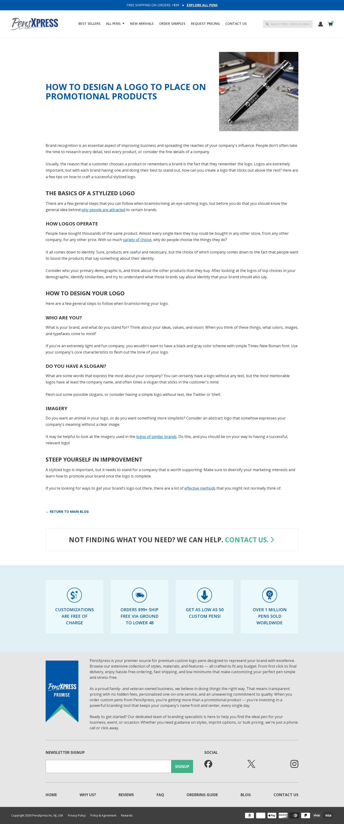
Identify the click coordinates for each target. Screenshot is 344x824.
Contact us (236, 23)
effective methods (200, 488)
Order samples (172, 23)
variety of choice (137, 239)
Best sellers (89, 23)
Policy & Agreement (103, 815)
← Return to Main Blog (67, 511)
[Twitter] (251, 764)
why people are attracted (103, 209)
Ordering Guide (202, 794)
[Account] (320, 24)
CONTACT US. (247, 539)
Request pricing (205, 23)
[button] (115, 23)
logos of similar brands (156, 436)
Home (51, 794)
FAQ (160, 794)
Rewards (126, 815)
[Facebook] (208, 764)
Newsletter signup (65, 752)
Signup (182, 766)
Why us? (88, 794)
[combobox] (288, 24)
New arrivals (142, 23)
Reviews (126, 794)
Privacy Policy (77, 815)
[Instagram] (294, 764)
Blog (246, 794)
